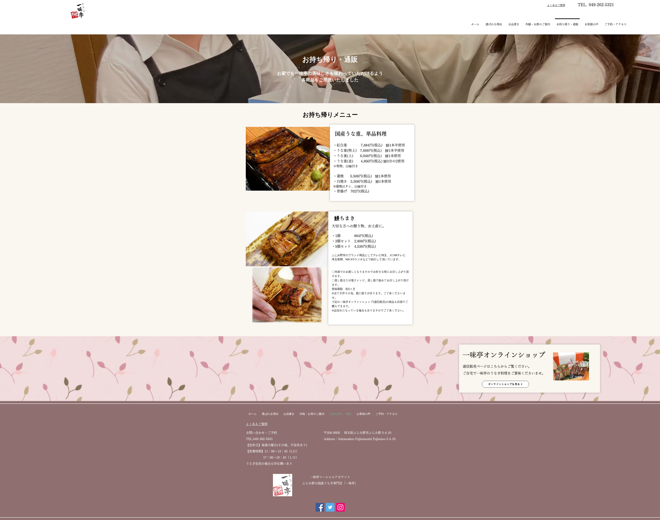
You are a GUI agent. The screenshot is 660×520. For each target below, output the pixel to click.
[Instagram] (340, 507)
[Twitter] (330, 507)
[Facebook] (320, 507)
